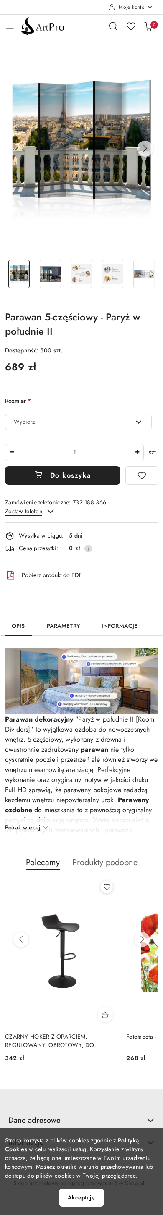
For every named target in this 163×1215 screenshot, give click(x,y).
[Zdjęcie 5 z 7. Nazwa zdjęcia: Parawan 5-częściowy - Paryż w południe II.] (144, 274)
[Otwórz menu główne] (10, 26)
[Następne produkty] (142, 939)
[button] (145, 149)
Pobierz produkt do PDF (52, 575)
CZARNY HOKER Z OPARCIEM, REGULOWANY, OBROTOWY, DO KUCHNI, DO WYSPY (49, 1040)
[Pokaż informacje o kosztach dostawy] (88, 548)
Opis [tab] (18, 626)
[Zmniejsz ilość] (11, 452)
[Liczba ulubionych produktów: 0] (130, 26)
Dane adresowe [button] (34, 1120)
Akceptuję (81, 1197)
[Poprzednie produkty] (20, 939)
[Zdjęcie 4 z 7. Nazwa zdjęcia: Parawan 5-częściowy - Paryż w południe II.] (113, 274)
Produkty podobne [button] (105, 862)
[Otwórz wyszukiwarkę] (113, 26)
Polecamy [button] (43, 862)
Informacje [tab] (120, 626)
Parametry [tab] (63, 626)
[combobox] (78, 422)
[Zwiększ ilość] (137, 452)
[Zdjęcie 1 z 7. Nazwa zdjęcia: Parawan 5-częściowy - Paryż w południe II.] (19, 274)
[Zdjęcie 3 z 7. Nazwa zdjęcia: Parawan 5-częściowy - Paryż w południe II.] (82, 274)
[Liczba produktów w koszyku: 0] (148, 26)
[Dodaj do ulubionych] (141, 475)
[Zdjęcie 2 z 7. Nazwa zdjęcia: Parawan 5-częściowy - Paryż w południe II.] (50, 274)
